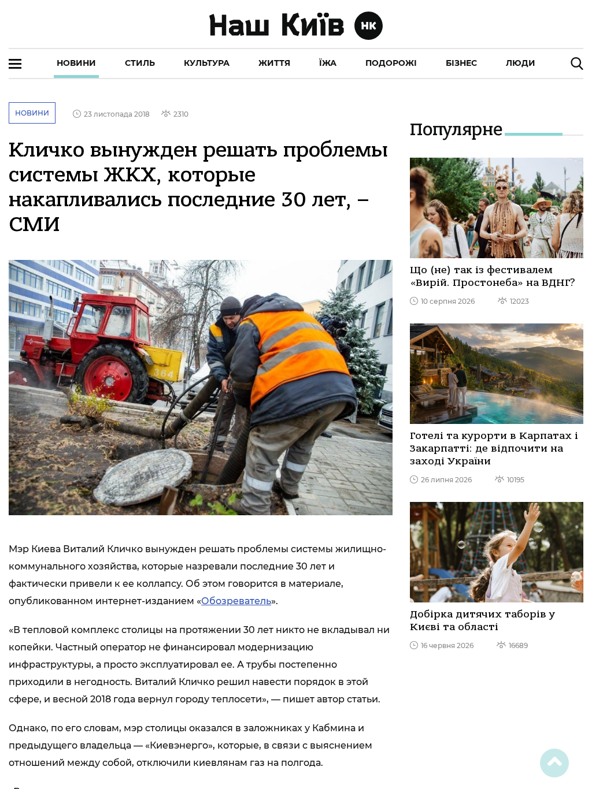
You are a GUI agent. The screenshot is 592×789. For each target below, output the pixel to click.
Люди (520, 63)
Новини (76, 63)
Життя (274, 63)
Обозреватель (236, 601)
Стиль (140, 63)
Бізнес (461, 63)
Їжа (327, 63)
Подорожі (391, 63)
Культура (207, 63)
